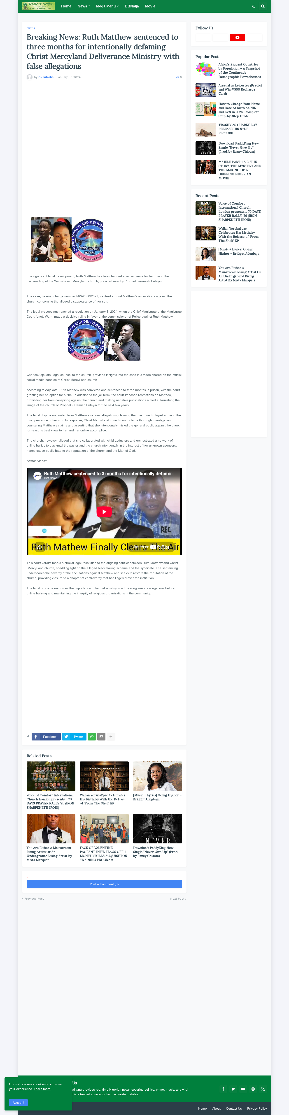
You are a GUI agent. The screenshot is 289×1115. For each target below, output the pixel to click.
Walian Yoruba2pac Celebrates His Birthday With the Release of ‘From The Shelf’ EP (103, 799)
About (216, 1108)
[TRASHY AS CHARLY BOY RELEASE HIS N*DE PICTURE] (206, 130)
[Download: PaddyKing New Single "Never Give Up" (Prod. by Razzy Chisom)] (206, 148)
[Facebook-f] (203, 37)
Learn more (42, 1089)
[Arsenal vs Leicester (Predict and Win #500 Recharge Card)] (206, 90)
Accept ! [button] (18, 1102)
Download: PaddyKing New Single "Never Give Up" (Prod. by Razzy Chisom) (155, 852)
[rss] (263, 1089)
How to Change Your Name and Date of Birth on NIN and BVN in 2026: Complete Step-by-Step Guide (239, 110)
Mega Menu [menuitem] (106, 6)
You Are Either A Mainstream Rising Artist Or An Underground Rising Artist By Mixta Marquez (49, 854)
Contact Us (234, 1108)
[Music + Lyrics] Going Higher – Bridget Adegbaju (157, 797)
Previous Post (34, 898)
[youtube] (237, 37)
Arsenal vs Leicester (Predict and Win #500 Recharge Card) (240, 89)
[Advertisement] (104, 151)
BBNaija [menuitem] (132, 6)
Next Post (177, 898)
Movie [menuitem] (150, 6)
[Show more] (111, 736)
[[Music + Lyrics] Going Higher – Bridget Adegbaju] (157, 776)
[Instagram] (254, 37)
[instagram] (253, 1089)
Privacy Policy (257, 1108)
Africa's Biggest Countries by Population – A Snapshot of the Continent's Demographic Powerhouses (240, 70)
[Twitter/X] (220, 37)
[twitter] (233, 1089)
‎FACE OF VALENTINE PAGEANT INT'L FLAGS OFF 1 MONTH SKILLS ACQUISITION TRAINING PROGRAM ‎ (103, 854)
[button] (254, 6)
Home (31, 27)
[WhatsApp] (92, 736)
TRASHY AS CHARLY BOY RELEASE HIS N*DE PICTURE (238, 129)
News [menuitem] (82, 6)
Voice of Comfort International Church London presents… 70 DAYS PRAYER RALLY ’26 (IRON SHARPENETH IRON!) (50, 801)
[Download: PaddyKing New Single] (157, 828)
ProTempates (75, 1108)
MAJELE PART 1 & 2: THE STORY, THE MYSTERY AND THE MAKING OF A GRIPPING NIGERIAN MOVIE (240, 170)
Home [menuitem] (66, 6)
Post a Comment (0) (104, 884)
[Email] (101, 736)
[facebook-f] (223, 1089)
